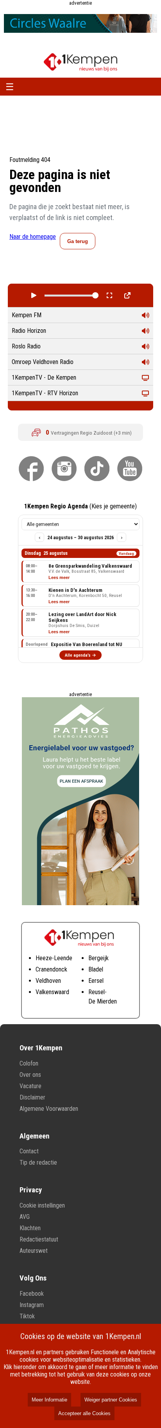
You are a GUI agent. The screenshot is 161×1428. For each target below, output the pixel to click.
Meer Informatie (49, 1400)
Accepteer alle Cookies (84, 1413)
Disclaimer (32, 1097)
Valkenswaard (52, 992)
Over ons (30, 1074)
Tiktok (27, 1316)
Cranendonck (51, 969)
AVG (25, 1216)
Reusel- (97, 992)
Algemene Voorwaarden (49, 1108)
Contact (29, 1151)
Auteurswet (34, 1250)
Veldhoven (48, 980)
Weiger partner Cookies (110, 1400)
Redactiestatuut (39, 1239)
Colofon (29, 1063)
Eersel (96, 980)
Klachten (30, 1228)
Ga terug (77, 241)
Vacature (30, 1086)
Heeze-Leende (54, 958)
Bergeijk (98, 958)
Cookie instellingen (42, 1205)
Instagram (32, 1305)
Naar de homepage (32, 236)
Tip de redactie (38, 1162)
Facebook (32, 1293)
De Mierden (102, 1001)
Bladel (95, 969)
